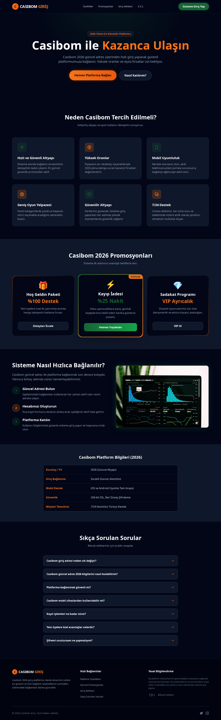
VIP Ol (178, 326)
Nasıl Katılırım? (135, 75)
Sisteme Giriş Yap (194, 6)
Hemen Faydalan (110, 327)
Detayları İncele (43, 326)
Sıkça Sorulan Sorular (91, 696)
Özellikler (88, 6)
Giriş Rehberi (125, 6)
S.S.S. (141, 6)
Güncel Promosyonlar (91, 684)
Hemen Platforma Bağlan (92, 75)
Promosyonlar (105, 6)
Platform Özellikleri (90, 679)
